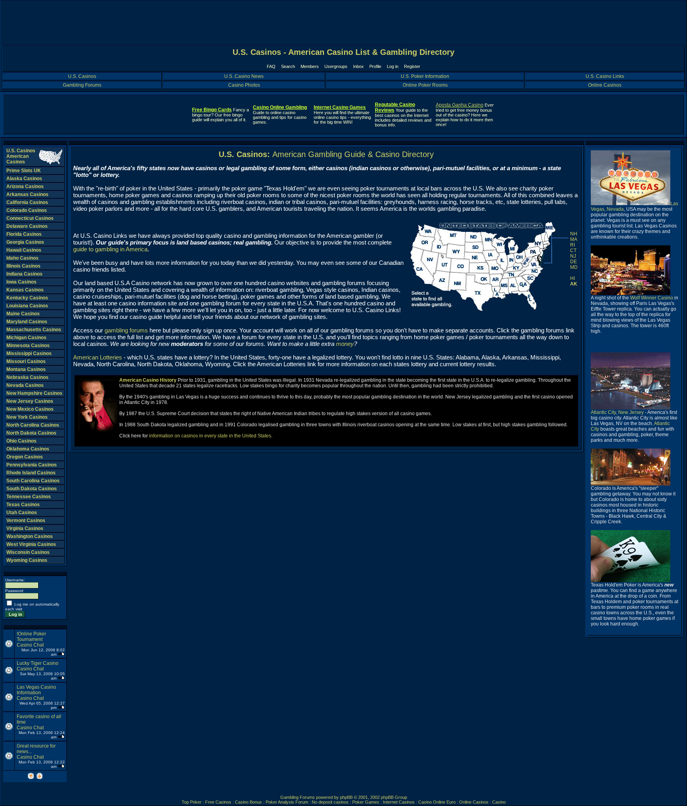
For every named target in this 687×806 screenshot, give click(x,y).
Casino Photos (244, 85)
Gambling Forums (82, 85)
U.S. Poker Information (425, 76)
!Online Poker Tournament (31, 636)
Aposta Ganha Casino (459, 105)
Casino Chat (30, 645)
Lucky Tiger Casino (37, 663)
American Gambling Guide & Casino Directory (353, 154)
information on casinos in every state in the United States (210, 436)
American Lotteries (97, 357)
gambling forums (126, 330)
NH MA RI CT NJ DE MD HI (574, 256)
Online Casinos (604, 85)
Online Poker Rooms (425, 85)
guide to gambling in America (110, 249)
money (345, 343)
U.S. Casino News (244, 76)
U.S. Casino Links (605, 76)
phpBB (346, 797)
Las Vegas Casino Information (36, 689)
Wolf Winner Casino (651, 298)
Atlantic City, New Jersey (617, 412)
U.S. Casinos (82, 76)
